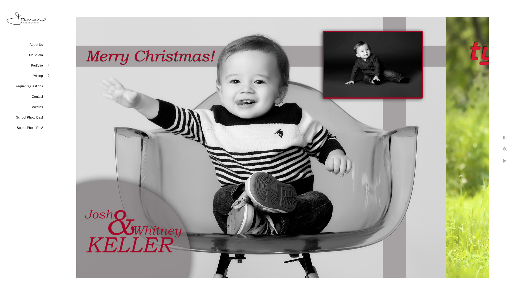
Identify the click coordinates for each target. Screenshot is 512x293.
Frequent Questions (28, 86)
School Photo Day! (29, 117)
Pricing (38, 76)
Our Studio (35, 55)
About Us (36, 45)
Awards (37, 107)
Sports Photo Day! (30, 128)
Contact (37, 97)
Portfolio (37, 65)
